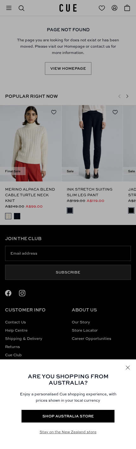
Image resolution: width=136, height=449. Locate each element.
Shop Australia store (68, 416)
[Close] (128, 367)
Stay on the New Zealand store (68, 431)
